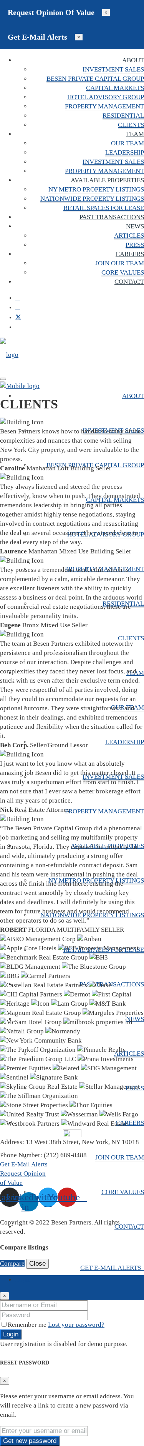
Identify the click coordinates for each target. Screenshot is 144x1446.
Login (10, 1334)
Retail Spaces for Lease (103, 208)
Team (135, 134)
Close (37, 1263)
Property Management (104, 106)
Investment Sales (113, 69)
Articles (129, 235)
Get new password (29, 1440)
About (133, 60)
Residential (123, 115)
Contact (129, 281)
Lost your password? (76, 1324)
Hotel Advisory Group (105, 97)
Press (135, 244)
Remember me (28, 1324)
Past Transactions (111, 217)
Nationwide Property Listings (92, 198)
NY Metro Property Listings (96, 189)
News (135, 226)
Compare (12, 1263)
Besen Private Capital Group (95, 78)
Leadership (124, 152)
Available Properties (107, 180)
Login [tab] (23, 1279)
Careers (130, 254)
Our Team (127, 143)
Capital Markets (115, 88)
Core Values (122, 272)
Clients (131, 124)
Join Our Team (119, 263)
